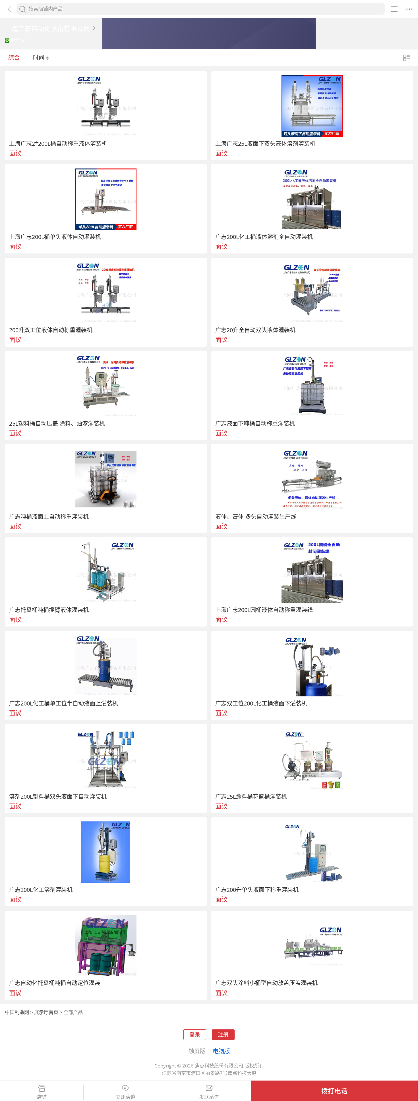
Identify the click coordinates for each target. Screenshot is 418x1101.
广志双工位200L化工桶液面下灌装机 (261, 703)
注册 (223, 1034)
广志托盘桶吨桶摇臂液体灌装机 (49, 610)
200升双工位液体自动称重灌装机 (50, 330)
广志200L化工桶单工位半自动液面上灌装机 (63, 703)
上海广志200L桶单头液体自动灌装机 (55, 237)
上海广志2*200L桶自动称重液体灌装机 (58, 143)
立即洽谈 (125, 1097)
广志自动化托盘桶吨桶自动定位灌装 (54, 983)
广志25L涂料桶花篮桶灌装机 (251, 796)
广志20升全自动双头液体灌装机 (255, 330)
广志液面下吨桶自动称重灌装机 (255, 423)
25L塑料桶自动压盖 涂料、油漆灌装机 (57, 423)
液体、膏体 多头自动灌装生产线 (255, 516)
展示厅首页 (46, 1012)
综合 (14, 57)
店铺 (42, 1097)
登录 (194, 1034)
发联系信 (209, 1097)
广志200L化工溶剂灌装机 (41, 889)
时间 (39, 57)
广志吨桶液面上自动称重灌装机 (49, 516)
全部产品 (73, 1012)
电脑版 (221, 1051)
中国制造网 (17, 1012)
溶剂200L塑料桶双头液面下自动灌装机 (58, 796)
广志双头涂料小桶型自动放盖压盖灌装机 (266, 983)
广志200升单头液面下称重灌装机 (257, 889)
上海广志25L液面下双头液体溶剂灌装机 (265, 143)
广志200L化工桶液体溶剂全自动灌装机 (264, 237)
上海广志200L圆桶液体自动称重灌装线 (264, 610)
